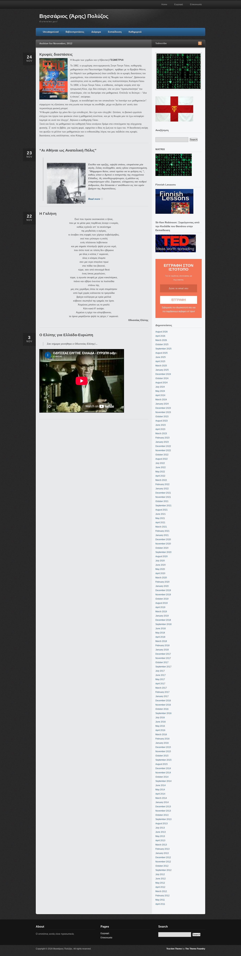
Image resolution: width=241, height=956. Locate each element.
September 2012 (163, 870)
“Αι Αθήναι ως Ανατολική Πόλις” (68, 150)
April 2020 (160, 573)
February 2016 (162, 738)
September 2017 (163, 666)
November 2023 (163, 412)
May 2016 (160, 726)
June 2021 (160, 514)
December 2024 (163, 374)
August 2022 (161, 459)
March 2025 (161, 365)
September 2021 (163, 505)
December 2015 (163, 747)
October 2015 (161, 755)
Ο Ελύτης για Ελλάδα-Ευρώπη (66, 335)
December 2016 (163, 700)
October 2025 (161, 344)
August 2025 (161, 353)
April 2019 (160, 607)
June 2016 (160, 722)
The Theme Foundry (195, 949)
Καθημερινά (135, 32)
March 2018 (161, 641)
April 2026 (160, 336)
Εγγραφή (178, 4)
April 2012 (160, 887)
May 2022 (160, 471)
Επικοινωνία (196, 4)
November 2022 (163, 450)
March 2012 (161, 891)
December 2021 (163, 493)
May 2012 (160, 883)
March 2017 (161, 688)
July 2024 (160, 387)
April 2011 (160, 904)
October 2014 (161, 777)
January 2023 (162, 442)
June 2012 (160, 878)
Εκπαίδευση (115, 32)
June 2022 (160, 467)
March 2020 (161, 577)
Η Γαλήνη (47, 213)
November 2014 (163, 772)
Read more (94, 199)
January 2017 (162, 696)
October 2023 (161, 416)
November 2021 (163, 497)
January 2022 (162, 488)
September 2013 (163, 819)
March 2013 (161, 844)
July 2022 (160, 463)
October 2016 (161, 709)
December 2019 (163, 590)
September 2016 (163, 713)
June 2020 (160, 565)
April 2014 (160, 794)
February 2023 (162, 437)
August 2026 (161, 332)
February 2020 (162, 582)
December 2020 (163, 539)
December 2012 (163, 857)
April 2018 (160, 637)
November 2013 (163, 811)
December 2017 (163, 654)
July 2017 (160, 671)
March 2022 (161, 480)
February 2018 (162, 645)
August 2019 (161, 603)
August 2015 (161, 764)
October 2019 (161, 599)
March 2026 (161, 340)
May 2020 (160, 569)
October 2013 (161, 815)
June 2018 (160, 628)
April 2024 (160, 395)
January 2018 (162, 649)
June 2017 (160, 675)
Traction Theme (174, 949)
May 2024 (160, 391)
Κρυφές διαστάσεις (56, 54)
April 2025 (160, 361)
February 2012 (162, 895)
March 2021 (161, 527)
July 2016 (160, 717)
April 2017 (160, 683)
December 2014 (163, 768)
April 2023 (160, 429)
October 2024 (161, 378)
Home (164, 4)
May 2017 (160, 679)
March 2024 (161, 399)
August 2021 (161, 510)
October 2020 (161, 548)
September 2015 (163, 760)
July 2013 (160, 828)
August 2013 (161, 823)
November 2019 (163, 594)
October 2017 (161, 662)
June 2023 (160, 425)
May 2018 (160, 633)
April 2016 (160, 730)
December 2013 (163, 806)
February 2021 (162, 531)
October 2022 (161, 454)
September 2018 (163, 624)
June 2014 (160, 785)
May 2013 (160, 836)
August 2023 (161, 421)
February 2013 (162, 849)
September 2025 (163, 348)
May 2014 (160, 789)
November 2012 (163, 861)
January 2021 (162, 535)
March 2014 (161, 798)
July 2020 (160, 560)
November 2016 (163, 705)
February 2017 (162, 692)
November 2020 (163, 543)
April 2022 (160, 476)
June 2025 (160, 357)
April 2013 (160, 840)
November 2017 (163, 658)
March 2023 (161, 433)
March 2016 (161, 734)
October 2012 (161, 866)
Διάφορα (96, 32)
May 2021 (160, 518)
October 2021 (161, 501)
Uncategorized (51, 32)
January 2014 (162, 802)
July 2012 (160, 874)
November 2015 (163, 751)
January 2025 (162, 370)
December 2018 (163, 620)
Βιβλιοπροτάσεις (75, 32)
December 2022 (163, 446)
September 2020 (163, 552)
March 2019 (161, 611)
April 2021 (160, 522)
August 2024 (161, 382)
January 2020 (162, 586)
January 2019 (162, 616)
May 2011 (160, 900)
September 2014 (163, 781)
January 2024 (162, 404)
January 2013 (162, 853)
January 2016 (162, 743)
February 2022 (162, 484)
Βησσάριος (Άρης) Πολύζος (74, 16)
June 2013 (160, 832)
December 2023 (163, 408)
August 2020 (161, 556)
